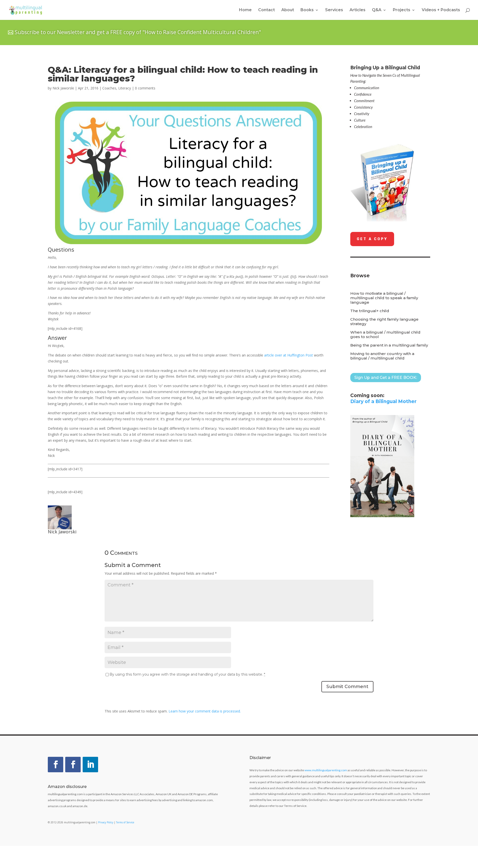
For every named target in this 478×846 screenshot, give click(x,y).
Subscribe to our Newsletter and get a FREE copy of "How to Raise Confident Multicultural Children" (138, 32)
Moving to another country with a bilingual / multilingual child (382, 356)
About (287, 10)
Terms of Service (125, 822)
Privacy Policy (105, 822)
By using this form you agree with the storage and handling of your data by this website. (187, 674)
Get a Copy (372, 239)
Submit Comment (347, 686)
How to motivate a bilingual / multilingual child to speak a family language (384, 298)
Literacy (124, 88)
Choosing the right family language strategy (384, 321)
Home (245, 10)
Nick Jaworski (63, 88)
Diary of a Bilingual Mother (383, 401)
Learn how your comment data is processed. (205, 711)
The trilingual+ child (369, 311)
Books (307, 10)
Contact (266, 10)
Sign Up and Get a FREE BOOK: (385, 377)
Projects (401, 10)
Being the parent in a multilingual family (389, 345)
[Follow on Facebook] (55, 764)
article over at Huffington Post (289, 355)
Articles (357, 10)
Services (334, 10)
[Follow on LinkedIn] (90, 764)
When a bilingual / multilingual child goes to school (385, 334)
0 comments (145, 88)
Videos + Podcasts (441, 10)
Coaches (109, 88)
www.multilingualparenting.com (325, 770)
